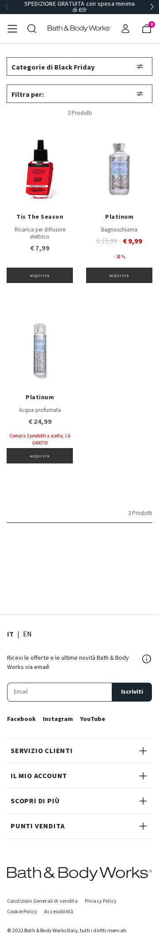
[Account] (125, 28)
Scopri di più (35, 801)
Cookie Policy (22, 911)
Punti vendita (37, 826)
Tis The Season (39, 217)
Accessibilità (58, 911)
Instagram (58, 719)
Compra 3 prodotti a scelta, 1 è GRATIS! (39, 439)
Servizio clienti (42, 751)
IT (10, 634)
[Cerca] (32, 28)
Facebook (21, 719)
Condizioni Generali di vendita (42, 901)
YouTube (92, 719)
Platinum (119, 217)
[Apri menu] (12, 28)
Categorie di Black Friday (53, 67)
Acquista (39, 275)
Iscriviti (132, 691)
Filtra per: (27, 94)
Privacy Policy (101, 901)
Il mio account (39, 776)
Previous (7, 7)
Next (152, 7)
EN (27, 634)
